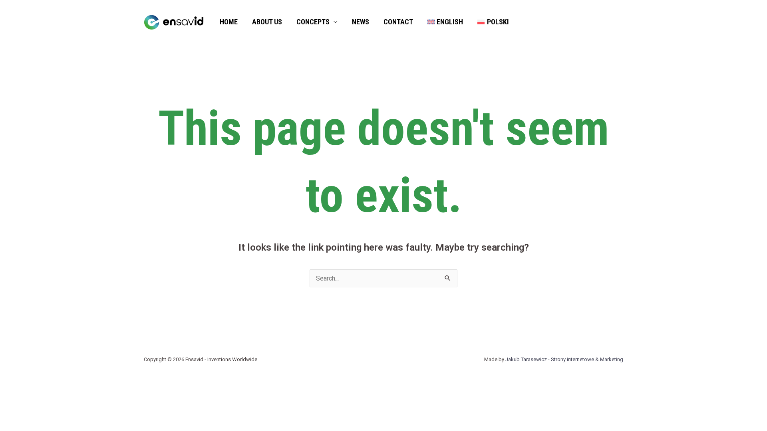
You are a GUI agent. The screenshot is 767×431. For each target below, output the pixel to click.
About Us (267, 22)
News (360, 22)
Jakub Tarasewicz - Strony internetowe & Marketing (564, 359)
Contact (398, 22)
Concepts (313, 22)
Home (229, 22)
